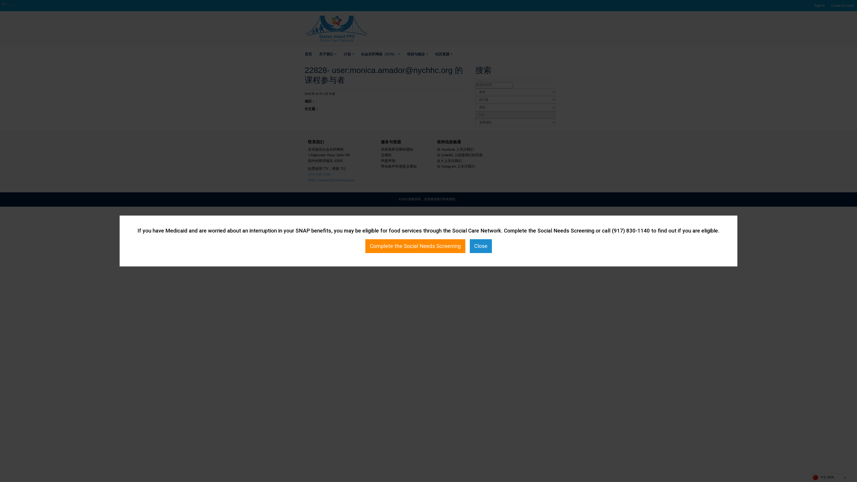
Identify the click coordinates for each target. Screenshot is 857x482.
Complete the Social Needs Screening (415, 246)
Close (480, 246)
